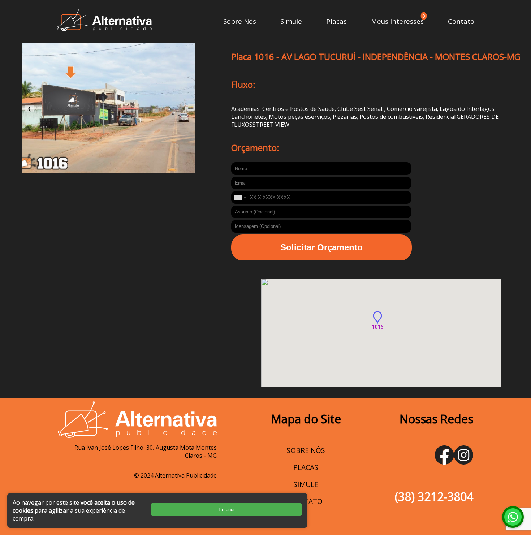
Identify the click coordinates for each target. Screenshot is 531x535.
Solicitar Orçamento (321, 247)
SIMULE (305, 484)
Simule (291, 21)
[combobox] (240, 197)
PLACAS (305, 467)
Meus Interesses (397, 21)
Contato (461, 21)
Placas (336, 21)
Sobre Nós (239, 21)
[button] (377, 318)
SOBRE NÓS (305, 450)
